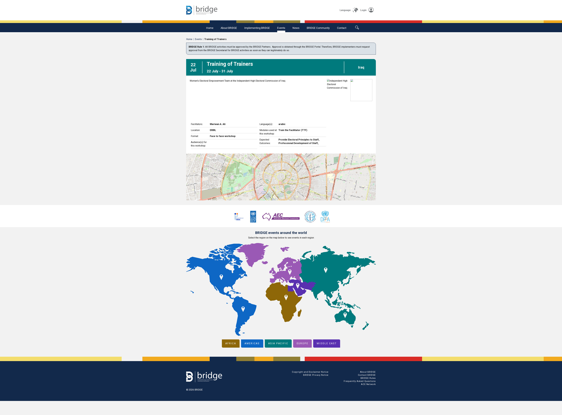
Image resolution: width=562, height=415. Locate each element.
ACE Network (368, 384)
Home (209, 27)
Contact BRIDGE (367, 375)
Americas (252, 343)
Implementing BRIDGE (257, 27)
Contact (341, 27)
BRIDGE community (318, 27)
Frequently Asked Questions (360, 381)
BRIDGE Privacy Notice (316, 375)
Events (281, 27)
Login (363, 10)
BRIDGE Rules (368, 378)
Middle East (327, 343)
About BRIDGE (229, 27)
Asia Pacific (278, 343)
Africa (230, 343)
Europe (302, 343)
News (296, 27)
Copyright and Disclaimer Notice (310, 372)
